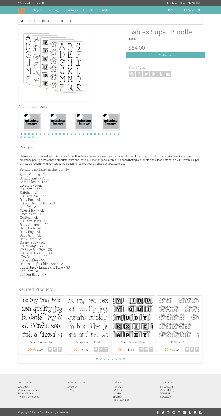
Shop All (38, 10)
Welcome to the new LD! (31, 3)
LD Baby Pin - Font (34, 196)
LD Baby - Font (31, 189)
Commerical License (29, 390)
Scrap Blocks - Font (34, 182)
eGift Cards (119, 390)
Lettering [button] (53, 10)
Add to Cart (166, 55)
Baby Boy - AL (30, 232)
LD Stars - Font (31, 185)
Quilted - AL (29, 217)
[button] (180, 10)
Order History (167, 390)
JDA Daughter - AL (34, 256)
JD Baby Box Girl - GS (36, 253)
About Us (23, 387)
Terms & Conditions (28, 396)
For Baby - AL (30, 271)
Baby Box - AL (30, 199)
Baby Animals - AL (34, 224)
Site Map (70, 390)
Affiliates (117, 393)
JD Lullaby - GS (31, 246)
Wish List (165, 393)
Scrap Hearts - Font (34, 178)
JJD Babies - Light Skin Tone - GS (45, 267)
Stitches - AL (29, 192)
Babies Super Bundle (57, 21)
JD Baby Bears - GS (34, 221)
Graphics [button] (71, 10)
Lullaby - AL (29, 207)
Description (27, 147)
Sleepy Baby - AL (32, 242)
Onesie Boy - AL (32, 210)
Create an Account (191, 3)
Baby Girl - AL (30, 235)
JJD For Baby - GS (33, 274)
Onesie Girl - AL (32, 214)
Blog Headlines (121, 400)
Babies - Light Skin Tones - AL (42, 264)
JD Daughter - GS (32, 260)
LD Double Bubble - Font (37, 203)
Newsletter (165, 396)
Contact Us (71, 387)
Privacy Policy (25, 393)
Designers (118, 387)
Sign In (170, 3)
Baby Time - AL (31, 239)
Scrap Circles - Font (35, 175)
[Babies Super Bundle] (53, 65)
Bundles (105, 10)
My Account (166, 387)
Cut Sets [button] (88, 10)
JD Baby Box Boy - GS (36, 249)
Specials (117, 396)
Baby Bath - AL (31, 228)
